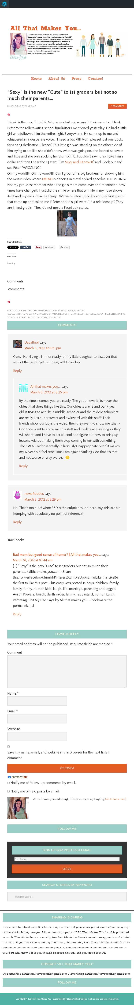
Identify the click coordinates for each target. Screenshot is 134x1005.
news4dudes (34, 494)
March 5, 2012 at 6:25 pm (49, 392)
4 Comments (117, 106)
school (11, 317)
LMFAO (47, 179)
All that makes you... (67, 41)
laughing (83, 314)
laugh (69, 311)
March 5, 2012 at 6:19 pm (42, 348)
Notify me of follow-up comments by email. (43, 783)
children (32, 311)
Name (13, 693)
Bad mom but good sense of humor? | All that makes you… (57, 555)
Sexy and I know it (27, 317)
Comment (14, 652)
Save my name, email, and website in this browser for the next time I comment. (58, 755)
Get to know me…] (115, 799)
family (41, 311)
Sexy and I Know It (79, 162)
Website (13, 729)
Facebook (44, 314)
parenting (79, 311)
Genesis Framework (109, 999)
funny (48, 311)
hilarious (63, 314)
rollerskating (117, 314)
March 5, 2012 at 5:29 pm (43, 499)
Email (12, 711)
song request (45, 317)
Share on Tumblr (25, 247)
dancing (33, 314)
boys (23, 311)
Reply (17, 371)
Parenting (102, 314)
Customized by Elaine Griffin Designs (70, 999)
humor (56, 311)
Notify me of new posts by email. (35, 791)
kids (63, 311)
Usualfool (31, 342)
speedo (57, 317)
